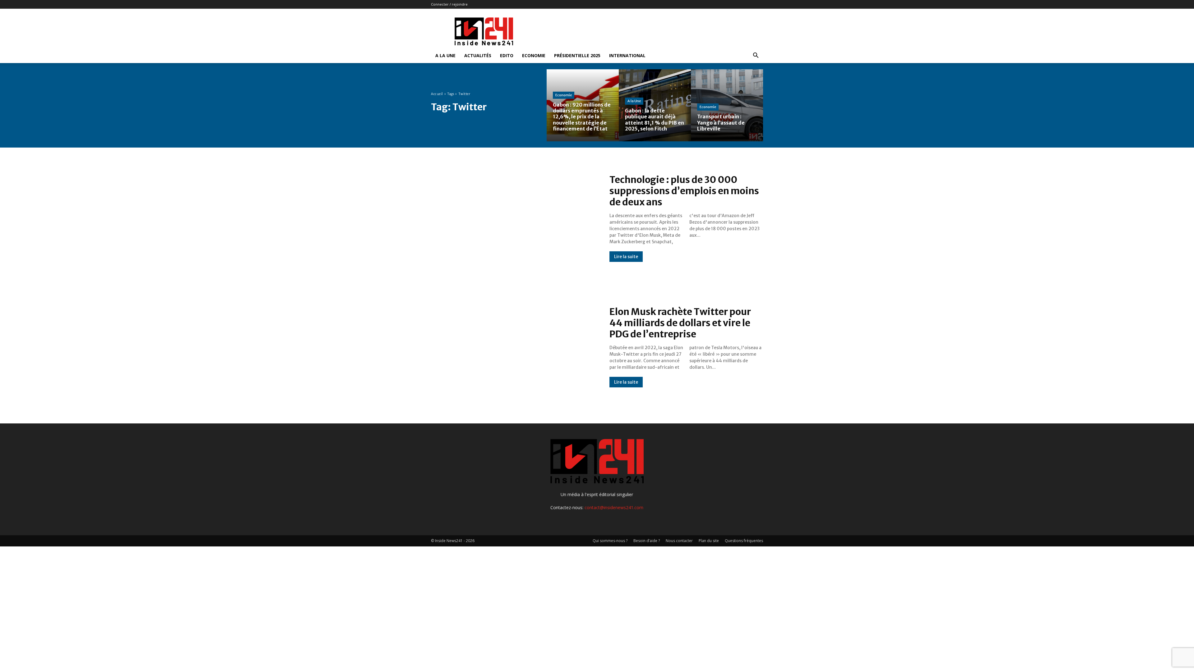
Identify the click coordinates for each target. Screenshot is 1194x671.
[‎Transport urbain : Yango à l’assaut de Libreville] (727, 105)
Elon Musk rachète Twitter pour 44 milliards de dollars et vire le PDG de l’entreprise (680, 323)
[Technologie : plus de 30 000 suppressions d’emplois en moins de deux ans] (514, 218)
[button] (755, 56)
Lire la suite (626, 256)
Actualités (477, 55)
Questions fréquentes (744, 540)
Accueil (437, 94)
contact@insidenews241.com (614, 507)
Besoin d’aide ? (646, 540)
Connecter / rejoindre (449, 4)
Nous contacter (679, 540)
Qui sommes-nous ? (610, 540)
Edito (506, 55)
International (627, 55)
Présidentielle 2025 (577, 55)
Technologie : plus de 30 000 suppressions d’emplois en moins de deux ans (684, 191)
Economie (533, 55)
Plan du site (709, 540)
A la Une (445, 55)
